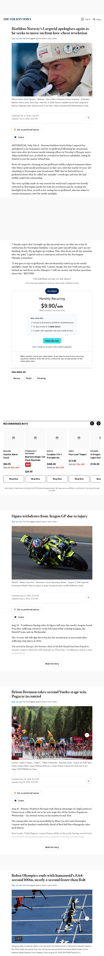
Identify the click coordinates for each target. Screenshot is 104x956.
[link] (17, 19)
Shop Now (13, 479)
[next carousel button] (87, 735)
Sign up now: (17, 38)
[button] (85, 19)
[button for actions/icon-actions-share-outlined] (88, 117)
